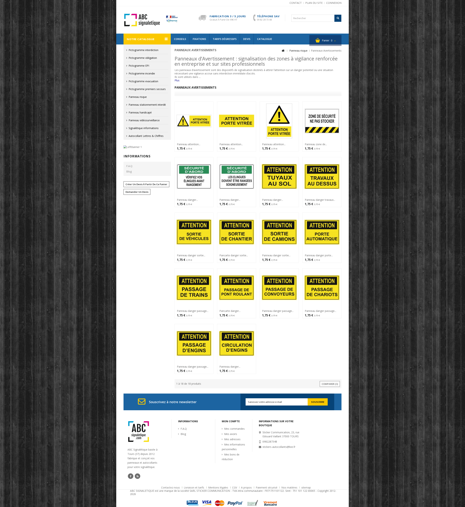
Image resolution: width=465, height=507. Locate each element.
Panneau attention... (188, 144)
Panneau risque (138, 97)
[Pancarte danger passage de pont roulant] (236, 288)
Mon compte (231, 421)
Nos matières (289, 487)
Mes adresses (232, 439)
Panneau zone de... (316, 144)
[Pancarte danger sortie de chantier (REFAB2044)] (236, 232)
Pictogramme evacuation (143, 81)
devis (246, 39)
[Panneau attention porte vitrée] (279, 121)
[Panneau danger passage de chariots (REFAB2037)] (322, 288)
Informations (137, 156)
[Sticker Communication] (151, 20)
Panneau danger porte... (319, 255)
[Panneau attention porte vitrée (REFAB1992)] (236, 121)
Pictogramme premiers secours (147, 89)
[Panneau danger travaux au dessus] (322, 176)
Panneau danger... (187, 199)
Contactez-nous (171, 487)
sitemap (306, 487)
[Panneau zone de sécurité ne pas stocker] (322, 121)
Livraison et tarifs (194, 487)
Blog (129, 171)
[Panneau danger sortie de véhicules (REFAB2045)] (194, 232)
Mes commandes (234, 428)
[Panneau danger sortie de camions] (279, 232)
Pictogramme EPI (139, 65)
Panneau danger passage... (192, 311)
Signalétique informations (144, 128)
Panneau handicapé (140, 112)
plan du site (314, 3)
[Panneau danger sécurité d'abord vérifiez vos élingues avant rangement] (194, 176)
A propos (246, 487)
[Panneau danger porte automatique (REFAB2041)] (322, 232)
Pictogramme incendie (142, 73)
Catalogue (264, 39)
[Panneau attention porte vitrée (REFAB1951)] (194, 121)
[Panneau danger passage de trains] (194, 288)
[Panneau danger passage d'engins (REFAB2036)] (194, 343)
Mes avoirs (230, 434)
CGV (235, 487)
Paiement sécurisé (267, 487)
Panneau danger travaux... (320, 199)
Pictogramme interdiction (143, 50)
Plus (177, 80)
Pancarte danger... (229, 311)
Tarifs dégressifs (224, 39)
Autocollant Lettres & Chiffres (146, 136)
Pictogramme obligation (143, 58)
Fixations (199, 39)
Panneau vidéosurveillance (144, 120)
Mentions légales (218, 487)
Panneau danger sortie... (191, 255)
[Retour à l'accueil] (283, 50)
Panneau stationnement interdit (147, 104)
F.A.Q (129, 166)
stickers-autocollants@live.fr (278, 447)
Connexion (333, 3)
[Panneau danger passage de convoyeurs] (279, 288)
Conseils (180, 39)
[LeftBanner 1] (133, 146)
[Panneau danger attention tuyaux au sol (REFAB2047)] (279, 176)
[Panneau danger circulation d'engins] (236, 343)
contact (296, 3)
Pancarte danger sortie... (233, 255)
